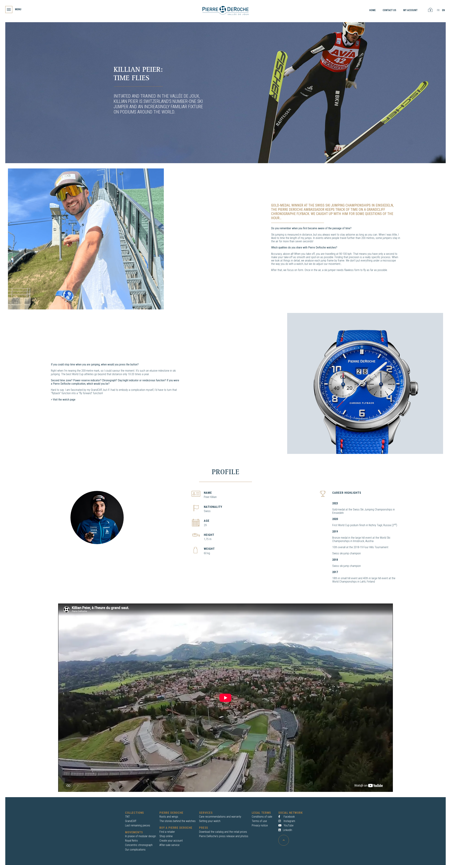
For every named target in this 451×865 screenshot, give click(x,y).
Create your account (171, 840)
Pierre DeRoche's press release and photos (223, 836)
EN (443, 10)
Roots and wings (168, 816)
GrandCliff (130, 821)
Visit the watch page (64, 399)
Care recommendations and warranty (220, 816)
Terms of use (259, 821)
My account (410, 10)
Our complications (135, 849)
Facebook (289, 816)
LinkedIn (287, 830)
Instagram (289, 821)
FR (438, 10)
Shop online (166, 836)
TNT (127, 816)
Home (372, 10)
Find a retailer (167, 831)
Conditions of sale (262, 816)
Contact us (389, 10)
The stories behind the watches (177, 821)
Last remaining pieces (137, 825)
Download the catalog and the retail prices (223, 831)
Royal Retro (131, 840)
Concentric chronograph (139, 845)
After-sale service (169, 845)
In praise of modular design (140, 836)
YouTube (288, 825)
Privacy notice (260, 825)
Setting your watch (209, 821)
